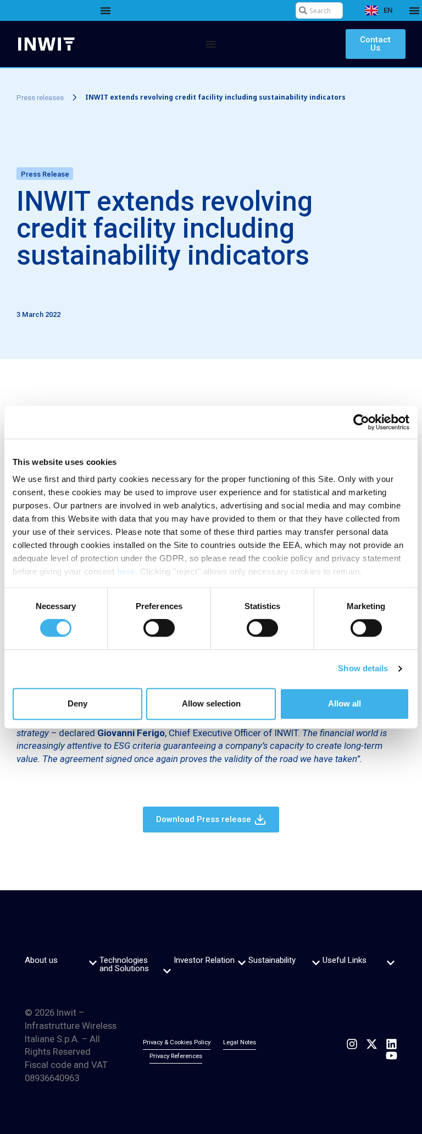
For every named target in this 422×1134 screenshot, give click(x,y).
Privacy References (175, 1056)
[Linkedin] (391, 1044)
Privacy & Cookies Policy (176, 1042)
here (126, 571)
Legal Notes (239, 1042)
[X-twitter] (371, 1044)
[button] (92, 962)
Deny (77, 703)
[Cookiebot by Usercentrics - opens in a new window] (361, 422)
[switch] (159, 628)
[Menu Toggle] (105, 10)
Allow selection (211, 703)
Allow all (344, 703)
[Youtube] (391, 1055)
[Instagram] (352, 1044)
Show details (363, 668)
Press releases (40, 98)
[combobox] (319, 10)
